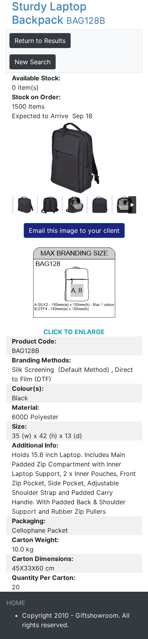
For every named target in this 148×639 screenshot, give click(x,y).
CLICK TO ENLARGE (74, 332)
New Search (33, 62)
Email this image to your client (74, 230)
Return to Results (40, 41)
